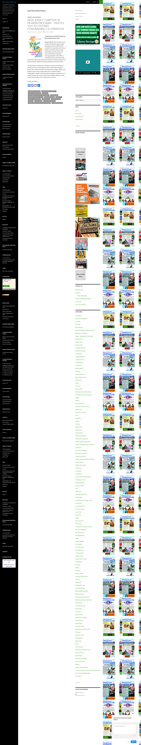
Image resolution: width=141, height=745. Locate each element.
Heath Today (78, 430)
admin (40, 32)
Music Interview (79, 520)
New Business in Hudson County (83, 526)
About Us (88, 1)
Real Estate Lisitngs (80, 588)
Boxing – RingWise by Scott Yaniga (84, 336)
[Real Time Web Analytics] (5, 294)
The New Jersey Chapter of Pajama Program (39, 102)
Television (77, 632)
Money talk (78, 515)
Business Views (79, 345)
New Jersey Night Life (80, 529)
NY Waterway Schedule (7, 97)
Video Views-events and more (82, 649)
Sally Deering (78, 603)
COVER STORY (79, 362)
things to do (78, 641)
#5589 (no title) (79, 290)
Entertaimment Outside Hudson (83, 392)
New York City (46, 99)
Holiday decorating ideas (81, 438)
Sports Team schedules (81, 617)
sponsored (78, 611)
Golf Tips (77, 424)
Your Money (78, 676)
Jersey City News (79, 485)
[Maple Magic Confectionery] (81, 244)
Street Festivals (79, 620)
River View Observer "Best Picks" (83, 600)
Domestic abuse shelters (35, 93)
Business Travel (79, 339)
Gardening (78, 418)
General (29, 17)
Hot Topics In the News (81, 453)
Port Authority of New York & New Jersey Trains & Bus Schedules (8, 197)
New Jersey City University (8, 65)
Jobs (76, 488)
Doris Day (45, 93)
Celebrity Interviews (80, 350)
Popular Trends (79, 573)
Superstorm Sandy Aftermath (82, 629)
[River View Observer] (76, 694)
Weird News (5, 209)
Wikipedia (4, 211)
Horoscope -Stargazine (81, 450)
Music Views (78, 523)
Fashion (77, 400)
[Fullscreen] (98, 73)
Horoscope (78, 447)
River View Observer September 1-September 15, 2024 (8, 202)
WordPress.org (79, 119)
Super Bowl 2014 (79, 626)
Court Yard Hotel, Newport (8, 175)
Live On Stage (78, 497)
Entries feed (78, 113)
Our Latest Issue (79, 550)
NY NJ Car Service (6, 258)
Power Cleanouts (6, 128)
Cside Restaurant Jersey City (49, 91)
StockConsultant (7, 279)
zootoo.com (5, 108)
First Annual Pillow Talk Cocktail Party (39, 95)
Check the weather (6, 190)
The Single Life (79, 638)
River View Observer (9, 2)
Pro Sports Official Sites (81, 576)
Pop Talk (77, 570)
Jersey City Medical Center (8, 149)
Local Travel (78, 512)
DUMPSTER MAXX (6, 126)
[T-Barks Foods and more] (81, 210)
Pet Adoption (78, 561)
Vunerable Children (57, 102)
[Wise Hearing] (81, 264)
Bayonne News (79, 327)
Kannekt (4, 194)
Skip (128, 741)
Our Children (78, 544)
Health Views (78, 427)
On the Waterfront (80, 535)
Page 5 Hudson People (81, 559)
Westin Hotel (5, 181)
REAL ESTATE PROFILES (81, 591)
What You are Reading (81, 658)
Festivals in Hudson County (82, 406)
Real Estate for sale (80, 585)
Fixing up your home (80, 412)
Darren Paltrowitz (80, 374)
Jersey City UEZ (5, 116)
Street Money (78, 623)
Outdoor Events (79, 556)
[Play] (77, 73)
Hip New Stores (79, 433)
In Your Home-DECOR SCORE (83, 477)
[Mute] (95, 73)
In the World (78, 474)
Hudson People (79, 462)
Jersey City (58, 97)
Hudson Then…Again (80, 465)
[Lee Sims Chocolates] (87, 227)
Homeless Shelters (49, 97)
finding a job (78, 409)
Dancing (77, 371)
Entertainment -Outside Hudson (83, 394)
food (76, 415)
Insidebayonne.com (80, 479)
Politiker (4, 219)
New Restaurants (79, 532)
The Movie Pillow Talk (49, 101)
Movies (77, 518)
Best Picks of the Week (81, 333)
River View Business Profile (82, 597)
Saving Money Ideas (80, 605)
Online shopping (79, 541)
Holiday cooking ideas (80, 435)
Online (77, 538)
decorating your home (81, 377)
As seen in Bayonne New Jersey (83, 298)
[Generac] (87, 193)
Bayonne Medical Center (7, 145)
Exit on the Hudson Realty (7, 233)
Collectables (78, 353)
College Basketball (80, 356)
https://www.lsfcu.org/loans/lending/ (84, 45)
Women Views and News (81, 667)
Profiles (77, 579)
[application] (87, 62)
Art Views (77, 324)
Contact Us (95, 1)
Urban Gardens (79, 646)
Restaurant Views (79, 594)
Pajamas (31, 101)
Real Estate (78, 582)
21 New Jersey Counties (34, 91)
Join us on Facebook (80, 304)
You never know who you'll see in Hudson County (87, 670)
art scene (77, 321)
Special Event (78, 608)
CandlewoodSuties (6, 174)
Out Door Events (79, 553)
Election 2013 (78, 389)
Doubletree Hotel (6, 177)
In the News (78, 471)
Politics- (77, 567)
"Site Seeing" (78, 315)
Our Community (36, 17)
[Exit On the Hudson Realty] (80, 164)
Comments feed (79, 116)
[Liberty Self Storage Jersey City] (81, 176)
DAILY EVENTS (79, 368)
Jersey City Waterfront (34, 99)
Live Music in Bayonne (81, 494)
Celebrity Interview (80, 348)
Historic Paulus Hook (6, 36)
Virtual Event (78, 655)
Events (77, 397)
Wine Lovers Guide (80, 661)
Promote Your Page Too (80, 695)
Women (77, 664)
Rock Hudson (38, 101)
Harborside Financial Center (36, 97)
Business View (79, 342)
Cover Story (78, 365)
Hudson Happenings (82, 295)
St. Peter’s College (6, 67)
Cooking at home (79, 359)
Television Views (79, 635)
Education (78, 386)
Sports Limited (79, 614)
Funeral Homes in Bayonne (8, 51)
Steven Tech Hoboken (7, 69)
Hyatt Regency (5, 179)
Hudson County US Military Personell (84, 459)
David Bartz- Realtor (6, 231)
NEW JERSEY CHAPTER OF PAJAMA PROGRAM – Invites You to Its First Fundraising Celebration (45, 24)
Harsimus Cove (5, 34)
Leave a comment (49, 32)
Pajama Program (56, 99)
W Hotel (4, 157)
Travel (76, 644)
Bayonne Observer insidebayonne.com (85, 330)
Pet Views (77, 564)
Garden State (54, 95)
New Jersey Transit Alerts (7, 271)
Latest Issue (78, 491)
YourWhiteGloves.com (7, 99)
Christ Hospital (5, 147)
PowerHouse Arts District (7, 41)
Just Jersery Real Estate (7, 249)
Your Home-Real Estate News (82, 673)
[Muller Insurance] (80, 254)
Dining (77, 383)
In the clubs (78, 468)
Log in (76, 110)
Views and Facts (79, 652)
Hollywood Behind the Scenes (82, 441)
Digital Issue (78, 380)
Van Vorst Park (5, 43)
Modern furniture (6, 136)
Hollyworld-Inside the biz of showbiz (84, 444)
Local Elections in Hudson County (83, 500)
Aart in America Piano (7, 124)
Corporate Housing (6, 88)
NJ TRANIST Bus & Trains (7, 95)
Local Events (78, 503)
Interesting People (80, 482)
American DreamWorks (81, 318)
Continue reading (33, 81)
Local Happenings (79, 506)
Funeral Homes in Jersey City (8, 192)
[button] (88, 62)
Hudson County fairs (80, 456)
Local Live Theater (80, 509)
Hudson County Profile (7, 93)
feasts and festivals (80, 403)
